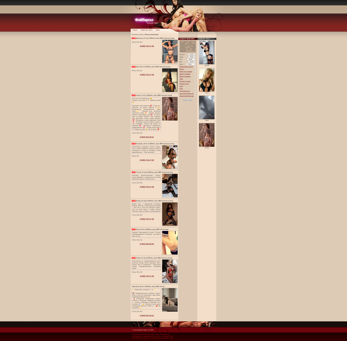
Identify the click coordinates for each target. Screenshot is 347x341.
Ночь (181, 88)
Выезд (182, 69)
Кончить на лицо (185, 81)
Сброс (190, 100)
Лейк (181, 79)
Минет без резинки (186, 71)
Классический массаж (186, 93)
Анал (181, 86)
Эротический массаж (187, 96)
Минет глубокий (185, 74)
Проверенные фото (186, 67)
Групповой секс (185, 91)
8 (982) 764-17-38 (147, 46)
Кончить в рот (184, 84)
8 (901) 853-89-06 (147, 244)
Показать (185, 100)
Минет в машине (185, 76)
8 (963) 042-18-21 (147, 137)
